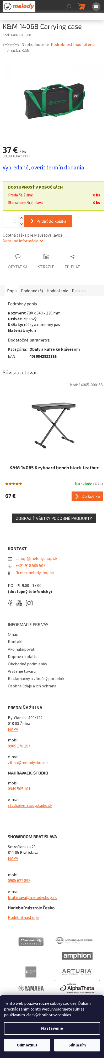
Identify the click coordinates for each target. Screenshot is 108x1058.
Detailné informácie (20, 241)
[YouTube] (20, 603)
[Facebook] (11, 603)
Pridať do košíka (51, 220)
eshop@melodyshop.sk (36, 559)
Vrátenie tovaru (22, 671)
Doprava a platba (23, 657)
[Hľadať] (68, 6)
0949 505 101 (19, 789)
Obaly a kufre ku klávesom (54, 349)
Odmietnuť (27, 1045)
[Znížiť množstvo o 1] (21, 224)
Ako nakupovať (21, 649)
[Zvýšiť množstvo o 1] (21, 218)
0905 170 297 (19, 746)
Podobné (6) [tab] (32, 291)
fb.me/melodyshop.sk (34, 573)
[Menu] (96, 6)
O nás (13, 634)
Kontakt (15, 642)
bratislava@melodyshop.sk (32, 897)
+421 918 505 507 (30, 566)
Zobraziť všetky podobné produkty (54, 518)
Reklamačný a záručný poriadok (36, 679)
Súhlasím (77, 1045)
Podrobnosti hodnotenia (73, 44)
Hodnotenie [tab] (57, 291)
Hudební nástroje (23, 918)
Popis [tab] (12, 291)
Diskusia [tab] (79, 291)
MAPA (13, 729)
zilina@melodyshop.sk (28, 763)
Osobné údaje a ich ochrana (32, 686)
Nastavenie (52, 1028)
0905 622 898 (19, 881)
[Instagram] (29, 603)
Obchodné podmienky (27, 664)
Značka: (18, 51)
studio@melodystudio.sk (30, 805)
